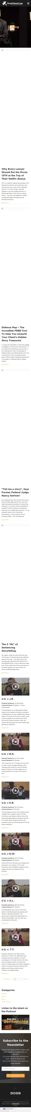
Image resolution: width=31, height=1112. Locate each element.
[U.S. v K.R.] (15, 790)
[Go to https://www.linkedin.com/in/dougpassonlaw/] (11, 1093)
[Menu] (28, 3)
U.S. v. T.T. (8, 950)
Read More (5, 202)
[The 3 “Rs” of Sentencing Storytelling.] (15, 582)
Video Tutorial (6, 1001)
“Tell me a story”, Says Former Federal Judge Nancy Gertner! (15, 492)
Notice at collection (5, 1110)
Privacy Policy (16, 1103)
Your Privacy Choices (9, 1108)
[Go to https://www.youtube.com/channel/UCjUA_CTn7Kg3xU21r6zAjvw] (14, 1093)
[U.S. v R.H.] (15, 741)
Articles (4, 993)
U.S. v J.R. (8, 699)
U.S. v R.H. (8, 754)
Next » (25, 979)
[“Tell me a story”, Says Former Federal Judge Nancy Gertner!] (15, 427)
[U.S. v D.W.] (15, 841)
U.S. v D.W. (8, 854)
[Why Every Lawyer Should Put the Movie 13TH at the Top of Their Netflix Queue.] (15, 107)
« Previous (6, 979)
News (3, 999)
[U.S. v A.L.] (15, 888)
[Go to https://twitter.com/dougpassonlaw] (16, 1093)
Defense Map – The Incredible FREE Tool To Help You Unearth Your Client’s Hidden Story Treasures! (14, 334)
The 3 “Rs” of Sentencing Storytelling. (10, 647)
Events (4, 996)
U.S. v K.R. (8, 803)
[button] (15, 1075)
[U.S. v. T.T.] (15, 937)
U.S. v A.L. (8, 901)
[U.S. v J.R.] (15, 686)
